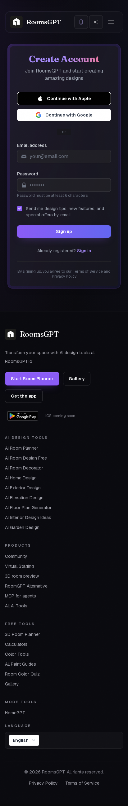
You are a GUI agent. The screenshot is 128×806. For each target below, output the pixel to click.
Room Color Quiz (22, 674)
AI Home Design (21, 478)
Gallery (77, 378)
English (21, 740)
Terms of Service (82, 783)
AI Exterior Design (23, 488)
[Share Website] (96, 22)
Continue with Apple (69, 98)
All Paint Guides (20, 664)
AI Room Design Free (26, 458)
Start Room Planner (32, 378)
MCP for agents (20, 596)
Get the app (24, 396)
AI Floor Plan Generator (28, 507)
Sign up (64, 231)
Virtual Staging (19, 566)
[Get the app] (81, 22)
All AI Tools (16, 606)
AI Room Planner (21, 448)
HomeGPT (15, 713)
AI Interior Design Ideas (28, 517)
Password (27, 174)
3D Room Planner (22, 634)
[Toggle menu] (111, 22)
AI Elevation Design (24, 497)
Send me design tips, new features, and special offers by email (65, 212)
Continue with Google (69, 115)
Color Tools (17, 654)
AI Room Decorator (24, 468)
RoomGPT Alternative (26, 586)
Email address (32, 145)
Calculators (16, 644)
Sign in (84, 250)
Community (16, 556)
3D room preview (22, 576)
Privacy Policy (43, 783)
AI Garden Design (22, 527)
